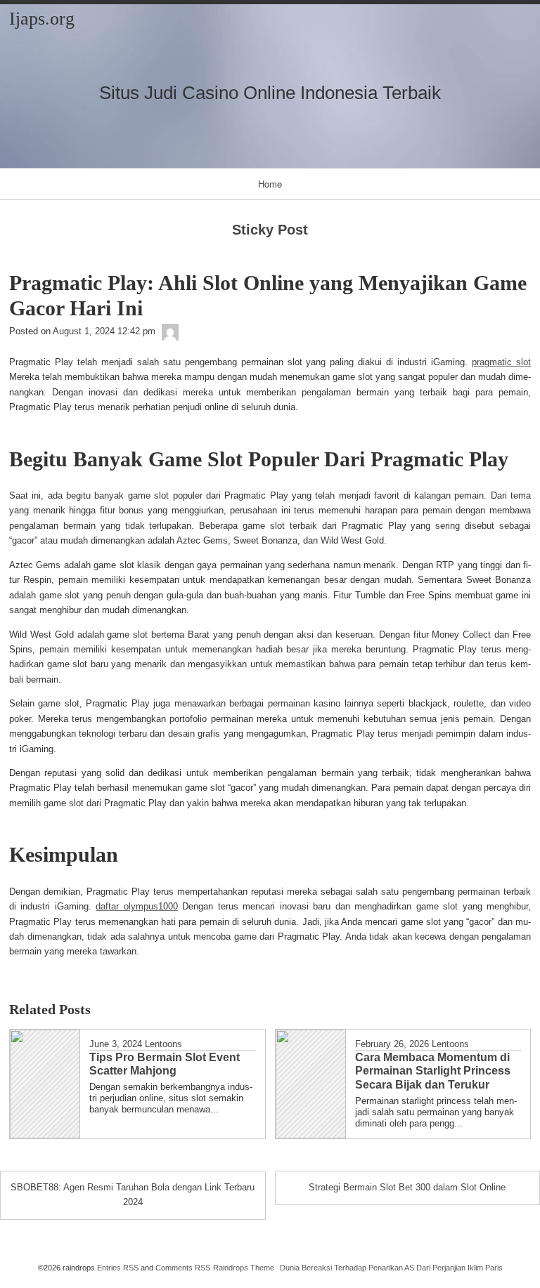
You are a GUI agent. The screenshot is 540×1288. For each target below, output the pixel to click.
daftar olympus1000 (136, 906)
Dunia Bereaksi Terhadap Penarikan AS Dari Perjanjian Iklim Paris (391, 1267)
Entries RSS (118, 1267)
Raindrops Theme (243, 1267)
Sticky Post (270, 229)
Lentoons (163, 1044)
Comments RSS (182, 1267)
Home (270, 183)
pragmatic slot (501, 362)
